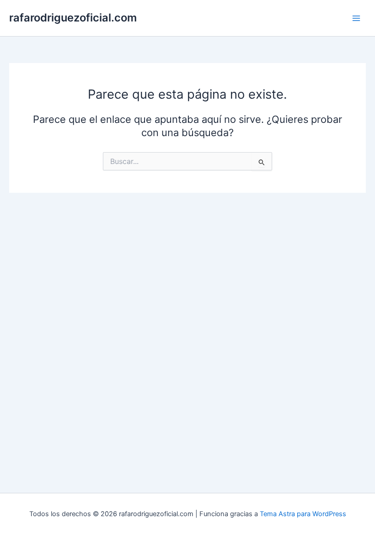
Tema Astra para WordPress (303, 514)
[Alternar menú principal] (356, 18)
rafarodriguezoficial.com (73, 17)
